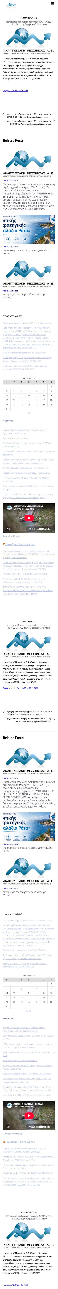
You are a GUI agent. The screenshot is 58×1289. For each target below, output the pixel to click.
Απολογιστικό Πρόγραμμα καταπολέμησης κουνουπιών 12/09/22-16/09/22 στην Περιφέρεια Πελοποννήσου (29, 122)
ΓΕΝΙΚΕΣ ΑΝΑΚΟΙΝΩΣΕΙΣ (10, 181)
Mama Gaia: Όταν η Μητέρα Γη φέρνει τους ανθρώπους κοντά (27, 1095)
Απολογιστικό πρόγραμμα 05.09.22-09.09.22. (21, 688)
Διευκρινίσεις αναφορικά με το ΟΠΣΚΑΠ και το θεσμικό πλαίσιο (27, 323)
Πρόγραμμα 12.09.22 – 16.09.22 (15, 1285)
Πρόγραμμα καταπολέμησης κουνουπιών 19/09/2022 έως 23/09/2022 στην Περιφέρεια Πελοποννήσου (29, 23)
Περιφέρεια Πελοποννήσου (20, 544)
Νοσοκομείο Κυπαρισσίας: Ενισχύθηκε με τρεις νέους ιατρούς (27, 1074)
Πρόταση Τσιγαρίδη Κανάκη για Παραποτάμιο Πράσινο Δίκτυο (26, 473)
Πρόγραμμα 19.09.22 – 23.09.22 (15, 90)
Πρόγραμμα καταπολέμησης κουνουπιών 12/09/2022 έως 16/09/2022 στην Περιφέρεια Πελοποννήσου (29, 713)
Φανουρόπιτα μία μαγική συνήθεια (16, 438)
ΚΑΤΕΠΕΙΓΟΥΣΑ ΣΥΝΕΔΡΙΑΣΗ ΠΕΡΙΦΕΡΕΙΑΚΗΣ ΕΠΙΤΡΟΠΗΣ (26, 574)
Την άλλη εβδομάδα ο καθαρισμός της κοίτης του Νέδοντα (25, 468)
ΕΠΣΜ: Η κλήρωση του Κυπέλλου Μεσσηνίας (20, 1060)
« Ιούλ (28, 413)
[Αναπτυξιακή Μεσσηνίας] (12, 7)
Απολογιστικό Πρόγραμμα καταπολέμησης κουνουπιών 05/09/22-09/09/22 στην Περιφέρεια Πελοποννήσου (29, 115)
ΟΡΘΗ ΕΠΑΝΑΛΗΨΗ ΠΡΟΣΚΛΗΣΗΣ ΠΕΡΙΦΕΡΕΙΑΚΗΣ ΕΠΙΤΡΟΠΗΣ (28, 1173)
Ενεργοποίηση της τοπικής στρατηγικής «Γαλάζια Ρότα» (24, 353)
